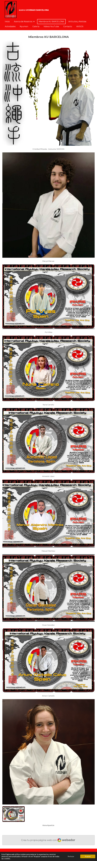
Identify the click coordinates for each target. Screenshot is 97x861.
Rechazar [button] (71, 856)
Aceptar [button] (88, 856)
